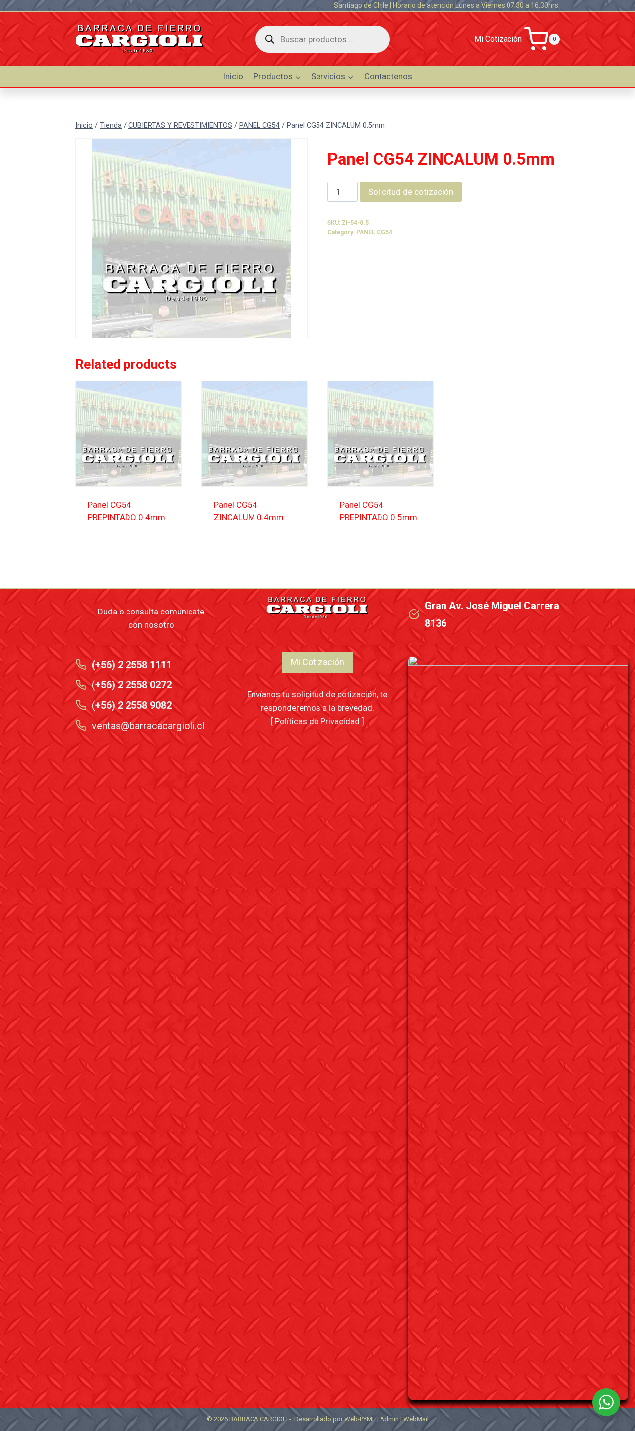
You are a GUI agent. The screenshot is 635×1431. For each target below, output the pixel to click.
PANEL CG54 (374, 232)
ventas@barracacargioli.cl (148, 726)
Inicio (233, 76)
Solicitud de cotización (410, 192)
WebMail (416, 1419)
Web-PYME (360, 1419)
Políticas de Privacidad (317, 721)
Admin (389, 1419)
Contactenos (388, 76)
